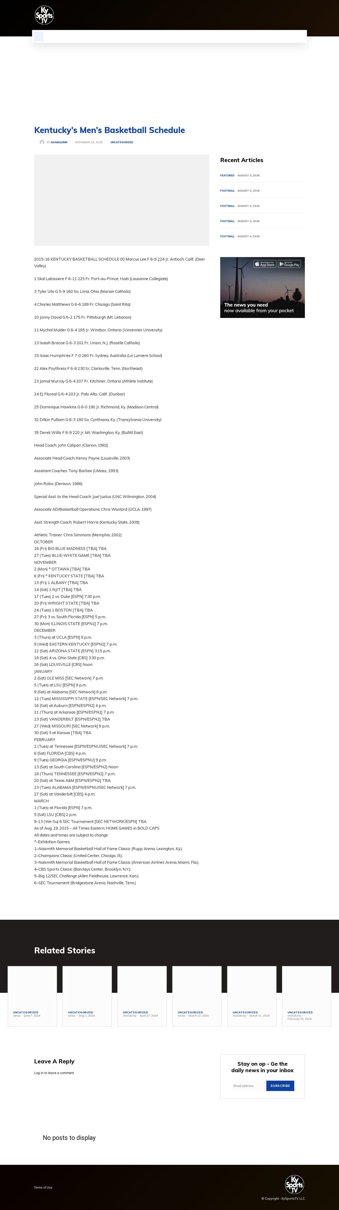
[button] (38, 36)
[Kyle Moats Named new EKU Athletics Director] (32, 986)
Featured (227, 175)
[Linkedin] (271, 15)
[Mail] (278, 15)
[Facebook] (255, 15)
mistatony (129, 1015)
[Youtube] (302, 15)
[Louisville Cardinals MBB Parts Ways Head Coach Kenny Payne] (197, 986)
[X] (294, 15)
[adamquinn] (43, 142)
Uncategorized (121, 142)
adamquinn (59, 142)
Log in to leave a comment (54, 1073)
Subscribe (280, 1086)
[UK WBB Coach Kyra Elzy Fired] (252, 986)
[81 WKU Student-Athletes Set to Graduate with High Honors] (87, 986)
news (17, 1015)
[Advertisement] (169, 77)
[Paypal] (286, 15)
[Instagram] (263, 15)
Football (227, 190)
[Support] (306, 986)
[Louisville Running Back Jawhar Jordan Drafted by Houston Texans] (142, 986)
